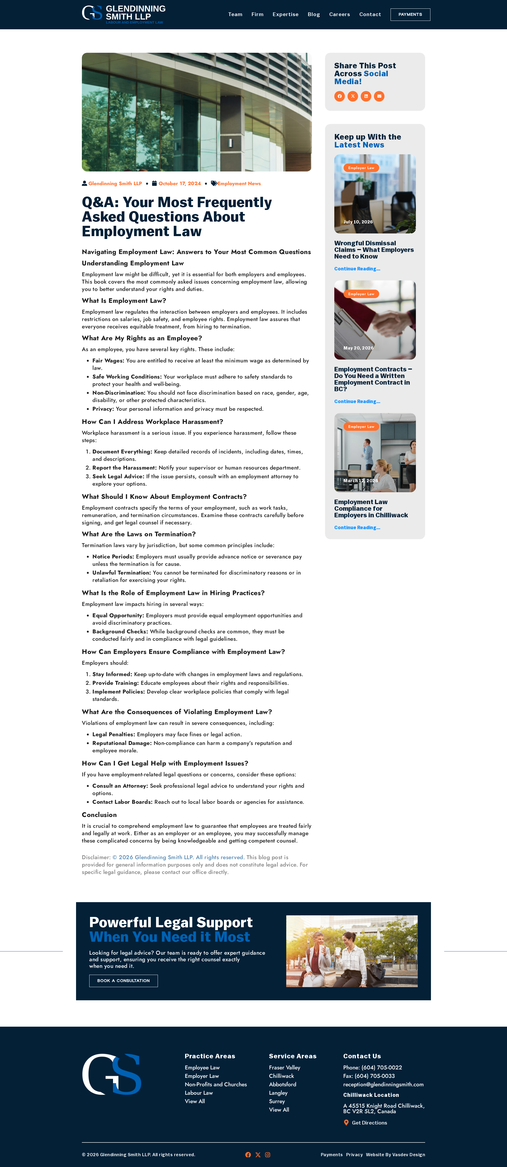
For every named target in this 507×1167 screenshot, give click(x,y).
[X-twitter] (258, 1155)
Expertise (286, 14)
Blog (314, 14)
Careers (339, 14)
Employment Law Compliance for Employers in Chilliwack (372, 509)
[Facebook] (248, 1155)
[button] (339, 96)
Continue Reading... (357, 268)
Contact (370, 14)
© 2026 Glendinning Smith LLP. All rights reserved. (178, 857)
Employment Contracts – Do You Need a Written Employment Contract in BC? (373, 379)
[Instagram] (268, 1155)
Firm (258, 14)
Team (235, 14)
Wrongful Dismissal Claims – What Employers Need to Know (374, 250)
